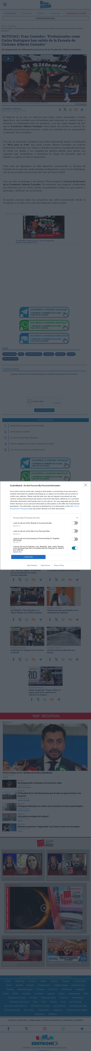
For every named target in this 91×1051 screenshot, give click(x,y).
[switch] (75, 522)
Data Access (45, 565)
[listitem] (45, 517)
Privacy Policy (59, 565)
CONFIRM (28, 557)
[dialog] (45, 525)
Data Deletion (32, 565)
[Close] (86, 486)
